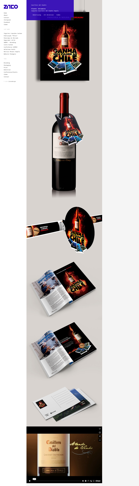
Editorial (7, 70)
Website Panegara (10, 54)
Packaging (7, 65)
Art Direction (49, 15)
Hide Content (72, 18)
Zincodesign (12, 81)
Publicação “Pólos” (10, 36)
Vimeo (6, 24)
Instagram (7, 20)
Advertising (37, 15)
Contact (6, 17)
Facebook (7, 22)
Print (6, 67)
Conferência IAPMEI (10, 47)
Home (5, 13)
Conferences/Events (10, 72)
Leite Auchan (8, 45)
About (6, 15)
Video (6, 74)
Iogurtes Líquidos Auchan (13, 33)
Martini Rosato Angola (12, 51)
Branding (7, 63)
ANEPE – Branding (10, 42)
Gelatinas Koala (9, 49)
